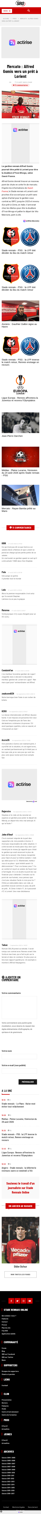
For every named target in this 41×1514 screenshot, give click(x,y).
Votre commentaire (11, 993)
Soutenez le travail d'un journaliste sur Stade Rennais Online (20, 1187)
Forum (4, 1348)
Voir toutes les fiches (20, 1274)
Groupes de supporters (10, 1371)
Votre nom (7, 1051)
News (4, 1360)
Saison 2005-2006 (8, 1460)
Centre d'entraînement (10, 1412)
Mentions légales (18, 1507)
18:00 (4, 1115)
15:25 (4, 1130)
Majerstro (6, 811)
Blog (3, 1351)
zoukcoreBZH (8, 693)
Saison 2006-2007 (8, 1463)
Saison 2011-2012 (8, 1478)
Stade (4, 1409)
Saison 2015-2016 (8, 1490)
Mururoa (5, 610)
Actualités (5, 1429)
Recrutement (33, 1507)
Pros (15, 18)
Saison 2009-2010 (8, 1472)
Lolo (4, 589)
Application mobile (8, 1333)
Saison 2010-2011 (8, 1475)
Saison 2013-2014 (8, 1484)
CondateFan (7, 670)
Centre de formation (9, 1415)
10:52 (4, 1164)
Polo (4, 572)
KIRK (4, 543)
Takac (5, 944)
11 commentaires (21, 85)
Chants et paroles (8, 1374)
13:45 (4, 1148)
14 (11, 1130)
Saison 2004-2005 (8, 1457)
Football (5, 1385)
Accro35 (5, 740)
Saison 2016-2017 (8, 1493)
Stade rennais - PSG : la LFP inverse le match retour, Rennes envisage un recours (19, 1137)
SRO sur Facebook (8, 1354)
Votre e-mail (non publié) (14, 1065)
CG (10, 82)
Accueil (6, 18)
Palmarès (5, 1406)
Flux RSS (5, 1330)
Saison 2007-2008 (8, 1466)
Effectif (5, 1426)
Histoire (5, 1403)
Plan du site (6, 1328)
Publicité (5, 1318)
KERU (4, 711)
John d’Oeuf (7, 834)
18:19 (3, 1100)
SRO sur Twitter (7, 1357)
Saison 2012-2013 (8, 1481)
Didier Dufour (20, 1266)
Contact (5, 1322)
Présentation (7, 1400)
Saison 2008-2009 (8, 1469)
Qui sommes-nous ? (9, 1315)
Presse (4, 1325)
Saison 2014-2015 (8, 1487)
